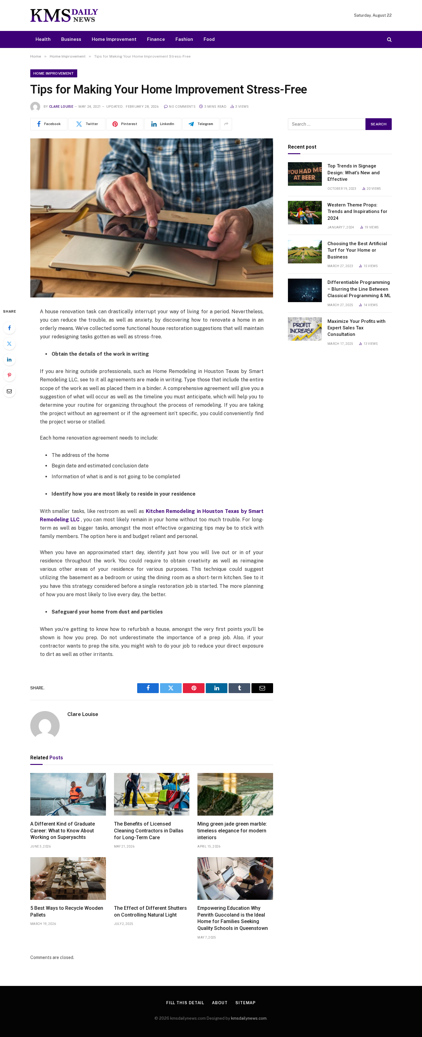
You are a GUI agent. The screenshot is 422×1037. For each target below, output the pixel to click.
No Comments (182, 107)
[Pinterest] (9, 375)
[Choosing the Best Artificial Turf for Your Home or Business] (305, 251)
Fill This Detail (185, 1002)
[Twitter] (9, 343)
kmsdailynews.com (249, 1018)
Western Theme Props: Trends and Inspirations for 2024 (357, 211)
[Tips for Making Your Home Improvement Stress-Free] (151, 217)
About (220, 1002)
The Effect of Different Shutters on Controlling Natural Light (150, 911)
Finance (156, 39)
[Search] (389, 39)
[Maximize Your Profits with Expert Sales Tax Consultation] (305, 329)
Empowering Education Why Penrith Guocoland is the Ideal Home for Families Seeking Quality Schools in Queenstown (232, 918)
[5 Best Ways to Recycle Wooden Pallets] (68, 878)
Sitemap (245, 1002)
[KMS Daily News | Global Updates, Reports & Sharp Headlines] (64, 15)
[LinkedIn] (9, 359)
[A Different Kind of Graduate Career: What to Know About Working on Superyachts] (68, 794)
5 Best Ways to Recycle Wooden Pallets (66, 911)
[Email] (9, 391)
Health (43, 39)
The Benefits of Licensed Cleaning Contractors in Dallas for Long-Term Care (149, 830)
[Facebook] (9, 328)
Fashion (184, 39)
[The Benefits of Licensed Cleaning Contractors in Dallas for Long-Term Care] (152, 794)
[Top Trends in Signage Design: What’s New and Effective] (305, 174)
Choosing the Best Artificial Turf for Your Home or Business (357, 250)
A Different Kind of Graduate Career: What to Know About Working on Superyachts (62, 830)
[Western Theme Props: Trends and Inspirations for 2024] (305, 212)
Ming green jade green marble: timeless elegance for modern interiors (232, 830)
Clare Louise (61, 107)
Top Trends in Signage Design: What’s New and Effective (353, 172)
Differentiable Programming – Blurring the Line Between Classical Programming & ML (359, 289)
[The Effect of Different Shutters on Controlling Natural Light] (152, 878)
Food (209, 39)
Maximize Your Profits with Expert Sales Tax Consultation (356, 327)
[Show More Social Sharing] (226, 124)
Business (71, 39)
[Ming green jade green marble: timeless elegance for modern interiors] (235, 794)
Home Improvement (114, 39)
